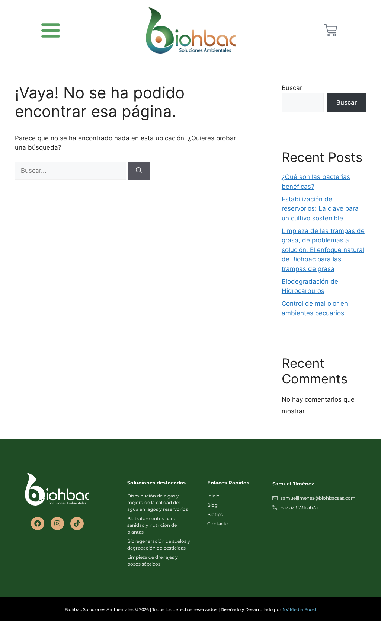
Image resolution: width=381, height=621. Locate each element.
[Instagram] (57, 523)
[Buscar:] (71, 170)
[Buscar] (139, 171)
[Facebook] (37, 523)
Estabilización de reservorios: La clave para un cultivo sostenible (320, 208)
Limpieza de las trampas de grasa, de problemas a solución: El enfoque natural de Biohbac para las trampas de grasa (323, 250)
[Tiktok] (77, 523)
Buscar (292, 88)
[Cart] (330, 30)
